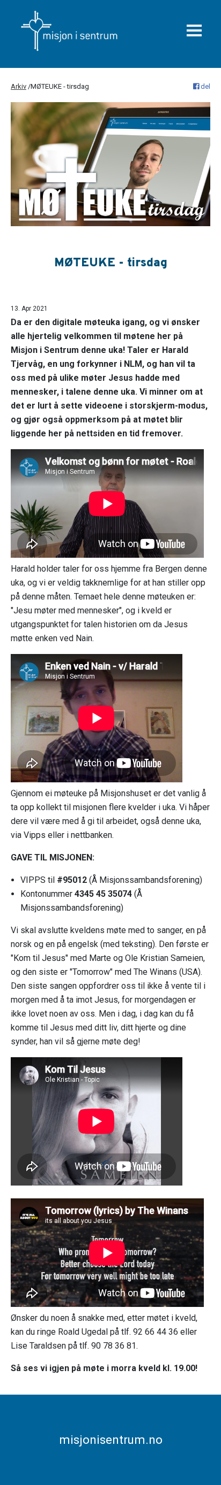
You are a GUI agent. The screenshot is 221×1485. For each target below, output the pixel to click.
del (204, 86)
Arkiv (18, 86)
